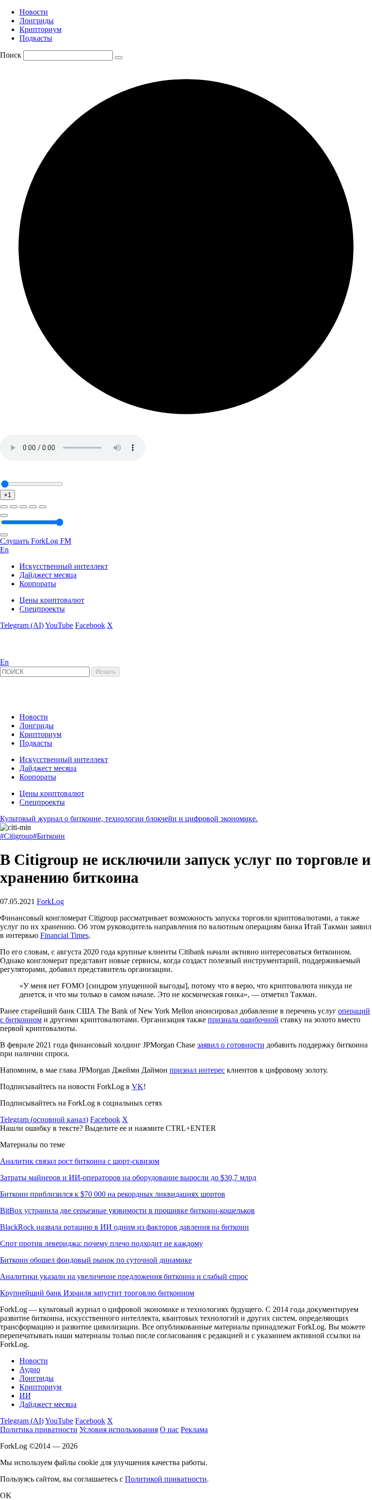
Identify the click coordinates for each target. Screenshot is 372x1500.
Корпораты (37, 583)
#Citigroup (16, 836)
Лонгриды (36, 20)
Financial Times (64, 935)
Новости (33, 12)
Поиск (10, 55)
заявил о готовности (230, 1045)
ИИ (25, 1395)
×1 (7, 495)
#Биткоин (49, 836)
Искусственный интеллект (63, 566)
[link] (26, 653)
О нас (169, 1429)
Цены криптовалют (51, 600)
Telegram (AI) (22, 625)
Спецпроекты (42, 609)
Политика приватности (39, 1429)
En (4, 550)
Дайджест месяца (48, 575)
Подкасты (35, 38)
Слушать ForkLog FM (35, 541)
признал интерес (197, 1070)
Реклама (194, 1429)
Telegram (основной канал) (44, 1119)
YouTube (59, 625)
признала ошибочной (243, 1020)
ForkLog (50, 901)
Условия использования (118, 1429)
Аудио (29, 1369)
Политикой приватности (166, 1479)
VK (137, 1086)
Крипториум (40, 29)
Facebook (90, 625)
